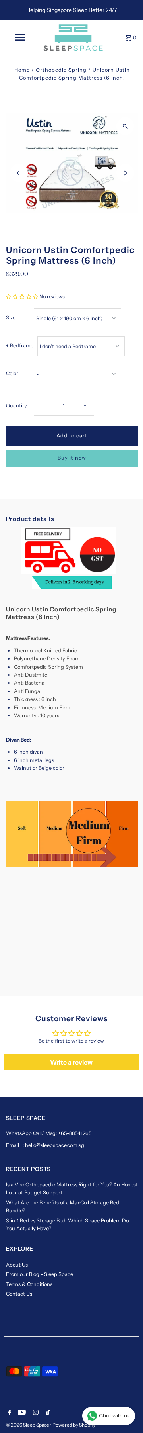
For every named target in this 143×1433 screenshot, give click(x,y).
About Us (17, 1265)
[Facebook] (8, 1413)
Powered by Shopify (73, 1425)
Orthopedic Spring (61, 70)
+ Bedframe (19, 345)
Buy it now (72, 458)
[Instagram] (35, 1413)
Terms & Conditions (29, 1284)
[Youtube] (21, 1413)
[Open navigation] (19, 37)
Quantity (16, 406)
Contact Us (19, 1294)
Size (10, 318)
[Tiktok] (47, 1413)
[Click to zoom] (125, 126)
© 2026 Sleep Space (28, 1425)
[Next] (125, 173)
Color (12, 373)
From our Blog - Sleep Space (39, 1274)
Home (22, 70)
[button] (22, 297)
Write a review (71, 1062)
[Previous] (19, 173)
